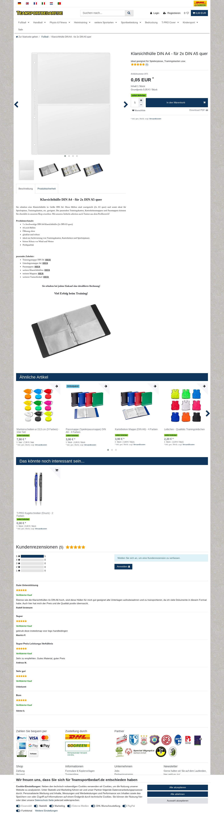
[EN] (27, 3)
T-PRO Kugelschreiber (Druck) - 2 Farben (35, 514)
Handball (38, 22)
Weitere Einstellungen (46, 810)
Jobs (116, 771)
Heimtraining (81, 22)
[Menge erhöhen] (141, 100)
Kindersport (189, 22)
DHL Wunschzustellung (108, 806)
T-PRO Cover (169, 22)
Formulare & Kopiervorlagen (80, 771)
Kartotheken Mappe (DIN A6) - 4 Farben (136, 429)
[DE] (19, 3)
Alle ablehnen (178, 794)
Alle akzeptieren (177, 787)
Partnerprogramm (123, 774)
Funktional (26, 810)
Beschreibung (26, 188)
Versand (20, 774)
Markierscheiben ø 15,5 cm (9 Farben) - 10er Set (38, 430)
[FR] (35, 3)
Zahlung (20, 771)
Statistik (43, 806)
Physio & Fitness (59, 22)
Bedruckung (151, 22)
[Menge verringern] (141, 105)
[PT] (59, 3)
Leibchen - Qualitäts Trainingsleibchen (184, 429)
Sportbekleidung (130, 22)
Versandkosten (155, 119)
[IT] (43, 3)
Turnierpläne (71, 774)
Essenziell (26, 806)
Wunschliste (139, 110)
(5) (146, 64)
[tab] (25, 189)
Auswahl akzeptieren (177, 800)
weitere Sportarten (104, 22)
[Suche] (129, 13)
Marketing (60, 806)
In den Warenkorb (176, 102)
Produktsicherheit (47, 188)
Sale (20, 29)
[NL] (51, 3)
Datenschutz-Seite (44, 800)
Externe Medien (80, 806)
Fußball (22, 22)
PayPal (131, 806)
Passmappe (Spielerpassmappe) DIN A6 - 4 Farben (86, 430)
